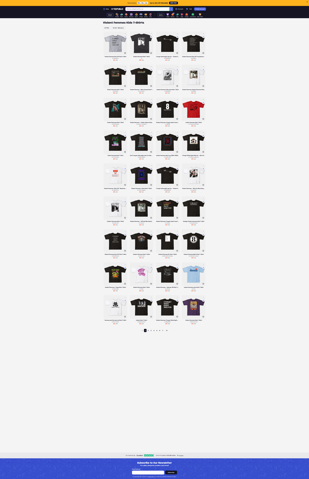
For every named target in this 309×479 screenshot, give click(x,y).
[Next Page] (166, 330)
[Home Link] (117, 9)
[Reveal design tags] (125, 53)
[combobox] (147, 9)
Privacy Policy (151, 476)
